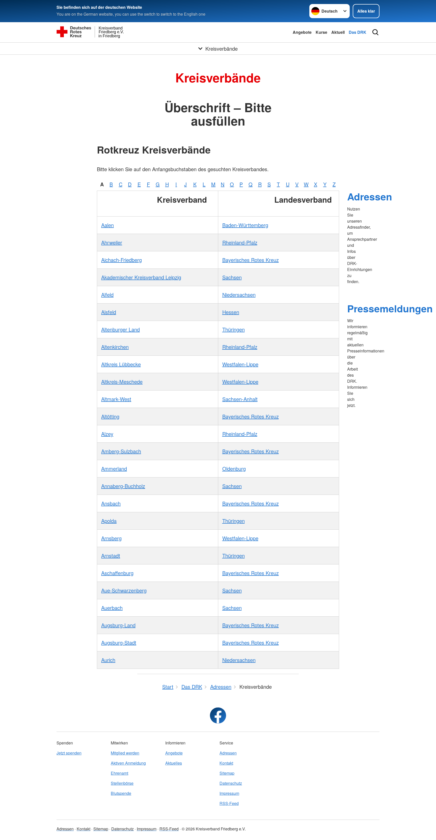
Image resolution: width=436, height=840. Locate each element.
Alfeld (107, 294)
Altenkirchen (115, 346)
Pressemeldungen (390, 308)
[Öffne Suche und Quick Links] (375, 32)
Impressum (229, 793)
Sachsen (232, 277)
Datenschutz (231, 783)
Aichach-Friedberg (121, 259)
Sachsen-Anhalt (240, 399)
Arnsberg (111, 538)
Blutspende (121, 793)
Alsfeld (108, 312)
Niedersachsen (239, 294)
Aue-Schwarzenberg (124, 590)
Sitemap (227, 773)
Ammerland (114, 468)
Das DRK (357, 32)
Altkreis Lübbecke (121, 364)
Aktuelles (173, 763)
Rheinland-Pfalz (239, 242)
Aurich (108, 660)
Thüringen (233, 329)
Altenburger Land (120, 329)
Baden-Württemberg (245, 225)
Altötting (110, 416)
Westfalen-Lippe (240, 364)
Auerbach (112, 607)
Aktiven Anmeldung (128, 763)
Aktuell (338, 32)
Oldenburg (234, 468)
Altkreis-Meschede (122, 381)
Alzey (107, 433)
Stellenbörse (122, 783)
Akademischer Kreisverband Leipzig (141, 277)
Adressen (369, 196)
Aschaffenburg (117, 573)
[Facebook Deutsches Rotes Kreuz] (218, 715)
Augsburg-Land (118, 625)
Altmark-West (116, 399)
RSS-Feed (229, 803)
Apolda (109, 520)
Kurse (321, 32)
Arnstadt (110, 555)
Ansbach (111, 503)
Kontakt (226, 763)
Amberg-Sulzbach (121, 451)
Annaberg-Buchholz (123, 486)
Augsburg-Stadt (118, 642)
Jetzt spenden (69, 753)
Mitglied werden (125, 753)
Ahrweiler (111, 242)
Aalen (107, 225)
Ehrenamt (119, 773)
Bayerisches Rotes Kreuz (250, 259)
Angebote (302, 32)
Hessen (230, 312)
